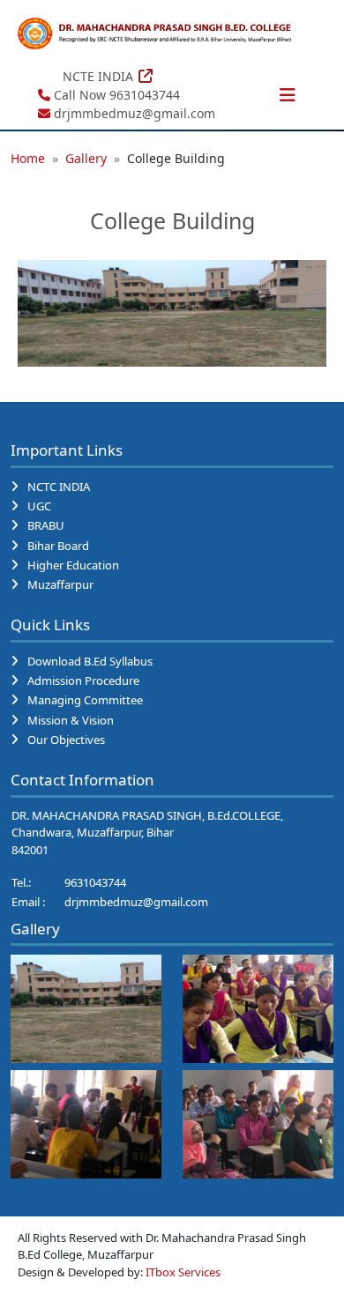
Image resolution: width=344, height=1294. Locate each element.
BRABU (45, 525)
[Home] (155, 33)
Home (28, 158)
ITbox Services (183, 1272)
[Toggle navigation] (287, 95)
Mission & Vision (70, 720)
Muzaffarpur (60, 584)
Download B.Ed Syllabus (90, 661)
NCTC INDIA (58, 487)
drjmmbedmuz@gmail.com (136, 902)
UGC (39, 506)
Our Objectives (66, 739)
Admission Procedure (83, 680)
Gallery (86, 158)
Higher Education (73, 565)
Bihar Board (58, 546)
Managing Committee (85, 700)
